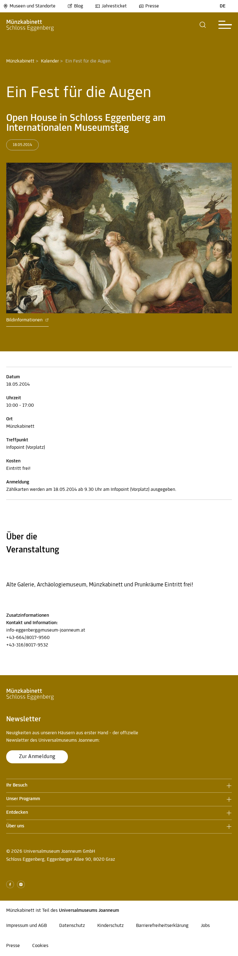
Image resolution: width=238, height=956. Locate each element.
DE (223, 6)
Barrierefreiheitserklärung (162, 925)
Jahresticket (114, 6)
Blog (78, 6)
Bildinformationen (25, 320)
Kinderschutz (110, 925)
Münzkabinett (20, 61)
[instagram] (21, 884)
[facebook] (10, 884)
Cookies (40, 945)
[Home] (30, 25)
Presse (152, 6)
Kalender (50, 61)
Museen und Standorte (32, 6)
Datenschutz (72, 925)
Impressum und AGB (26, 925)
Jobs (205, 925)
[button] (203, 24)
